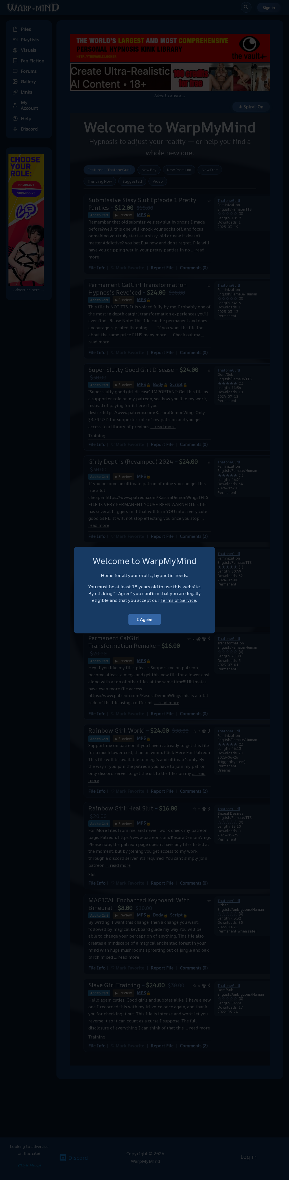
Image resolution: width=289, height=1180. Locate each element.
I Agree (144, 619)
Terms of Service (178, 600)
